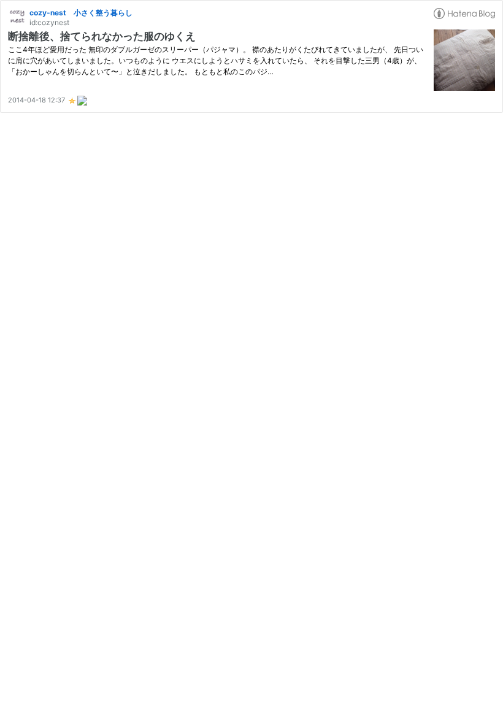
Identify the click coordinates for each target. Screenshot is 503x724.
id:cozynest (49, 22)
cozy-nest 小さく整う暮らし (80, 12)
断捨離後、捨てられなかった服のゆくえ (102, 36)
